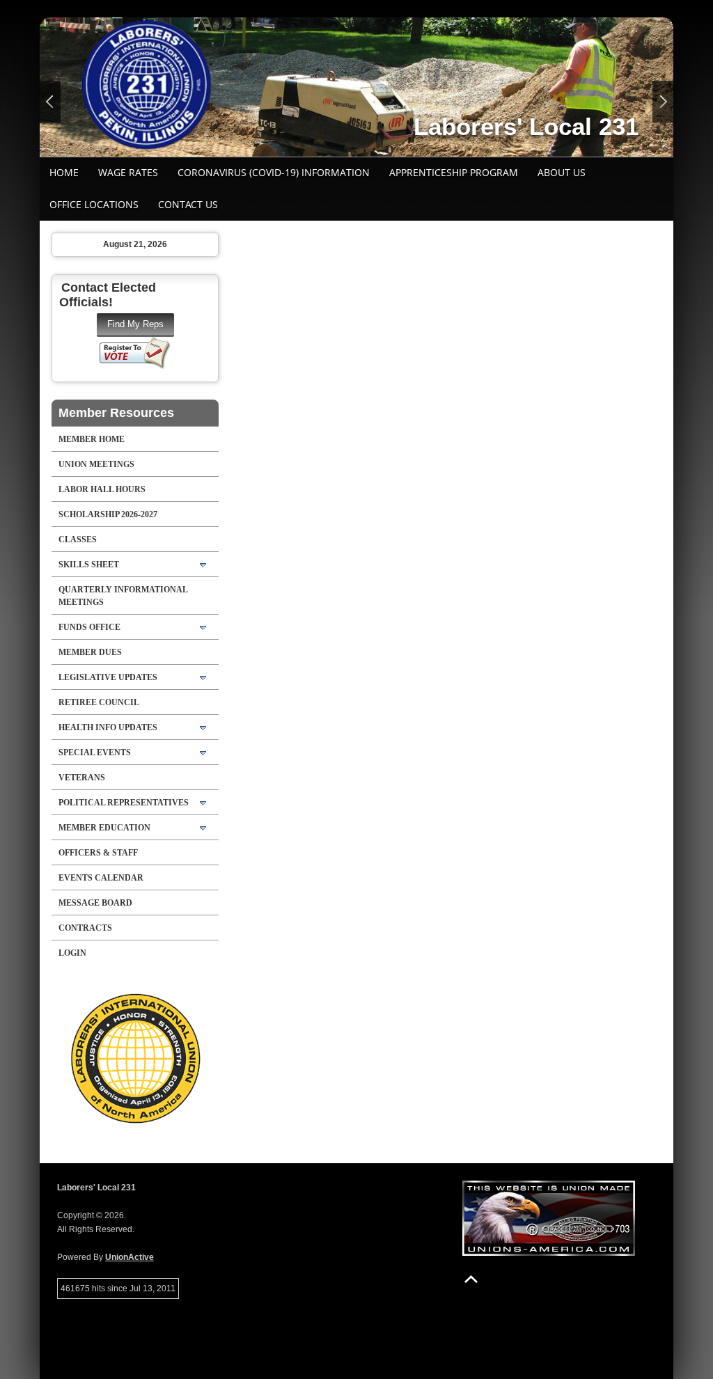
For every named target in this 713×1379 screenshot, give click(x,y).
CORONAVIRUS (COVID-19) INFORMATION (274, 172)
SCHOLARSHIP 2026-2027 (107, 514)
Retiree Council (98, 702)
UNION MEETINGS (96, 464)
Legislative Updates (107, 677)
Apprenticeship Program (453, 172)
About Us (562, 172)
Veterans (81, 777)
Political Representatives (123, 802)
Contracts (85, 928)
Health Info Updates (107, 727)
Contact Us (188, 204)
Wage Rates (128, 172)
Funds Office (89, 627)
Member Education (104, 828)
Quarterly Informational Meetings (123, 596)
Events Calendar (100, 878)
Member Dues (90, 652)
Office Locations (94, 204)
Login (72, 953)
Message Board (95, 903)
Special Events (94, 752)
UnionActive (129, 1257)
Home (64, 172)
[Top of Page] (471, 1279)
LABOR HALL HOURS (102, 489)
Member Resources (116, 413)
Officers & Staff (98, 853)
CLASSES (77, 539)
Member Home (91, 439)
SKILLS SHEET (88, 564)
